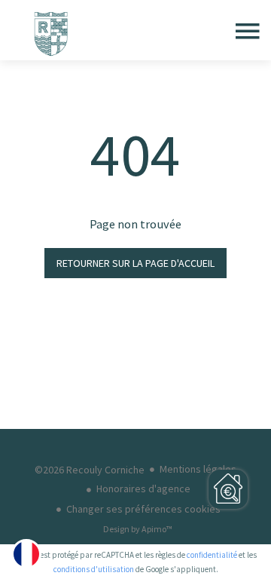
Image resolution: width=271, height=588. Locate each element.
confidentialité (212, 555)
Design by (137, 528)
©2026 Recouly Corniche (90, 469)
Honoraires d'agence (143, 488)
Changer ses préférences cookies (143, 509)
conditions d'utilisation (93, 569)
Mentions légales (198, 469)
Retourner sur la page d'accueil (135, 263)
